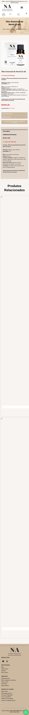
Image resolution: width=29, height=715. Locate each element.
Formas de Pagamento (7, 695)
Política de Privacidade (7, 698)
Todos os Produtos (10, 29)
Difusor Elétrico (5, 685)
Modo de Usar (6, 117)
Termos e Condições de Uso (8, 700)
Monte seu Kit (4, 682)
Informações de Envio (6, 693)
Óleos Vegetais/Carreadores (8, 680)
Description (6, 131)
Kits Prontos (4, 684)
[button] (22, 7)
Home (4, 29)
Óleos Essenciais (7, 114)
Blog (2, 667)
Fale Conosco (4, 672)
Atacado (3, 671)
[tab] (14, 131)
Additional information (10, 135)
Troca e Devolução (6, 697)
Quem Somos (4, 669)
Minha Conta (4, 691)
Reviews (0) (6, 138)
